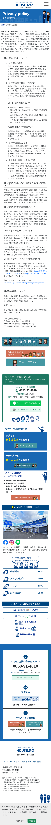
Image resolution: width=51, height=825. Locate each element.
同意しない (20, 821)
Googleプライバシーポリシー (35, 273)
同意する (32, 821)
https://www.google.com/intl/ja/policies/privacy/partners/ (24, 283)
